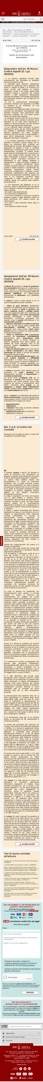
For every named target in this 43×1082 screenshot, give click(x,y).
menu (3, 13)
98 (13, 134)
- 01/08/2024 (21, 884)
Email (5, 928)
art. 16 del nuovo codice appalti (21, 325)
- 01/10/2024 (21, 889)
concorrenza (34, 334)
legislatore (28, 291)
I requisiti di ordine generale (20, 36)
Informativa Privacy (31, 1061)
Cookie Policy (15, 1062)
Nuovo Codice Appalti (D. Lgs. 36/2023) (19, 30)
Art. (8, 40)
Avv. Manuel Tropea (28, 1053)
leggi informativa (28, 965)
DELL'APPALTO (7, 32)
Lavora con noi (21, 1064)
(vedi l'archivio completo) (21, 924)
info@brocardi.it (19, 1061)
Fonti (4, 30)
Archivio (29, 1062)
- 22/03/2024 (21, 879)
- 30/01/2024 (21, 874)
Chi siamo (23, 1062)
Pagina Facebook (20, 1068)
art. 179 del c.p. (10, 409)
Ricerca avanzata (40, 19)
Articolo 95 (33, 36)
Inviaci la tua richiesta (10, 1013)
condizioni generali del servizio (16, 963)
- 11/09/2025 (20, 895)
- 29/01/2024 (21, 869)
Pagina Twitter (25, 1068)
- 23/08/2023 (20, 865)
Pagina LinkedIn (29, 1068)
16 (33, 105)
